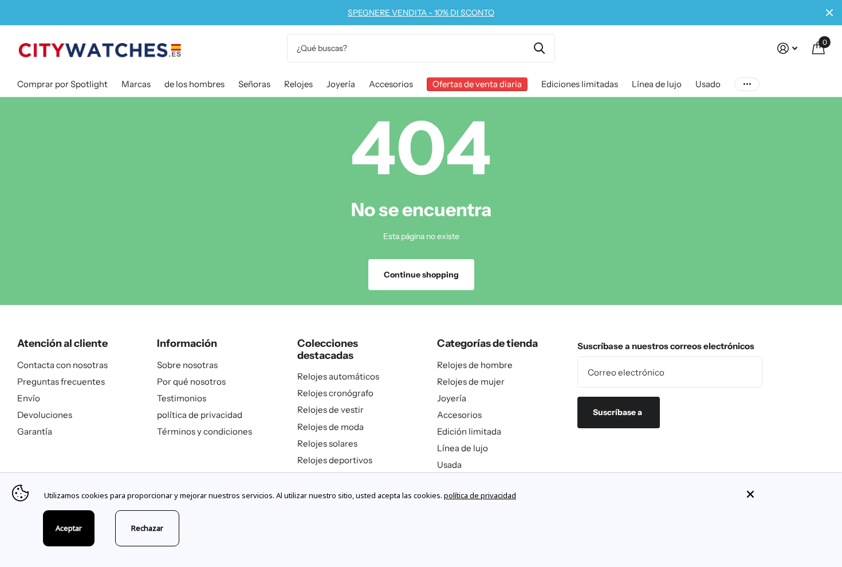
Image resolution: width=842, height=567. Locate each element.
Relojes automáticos (338, 376)
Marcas (136, 84)
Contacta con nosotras (62, 364)
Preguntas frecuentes (61, 381)
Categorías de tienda (487, 343)
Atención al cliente (62, 343)
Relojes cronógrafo (335, 393)
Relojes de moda (330, 426)
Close (829, 12)
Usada (449, 464)
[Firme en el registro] (787, 48)
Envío (28, 398)
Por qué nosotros (191, 381)
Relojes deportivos (334, 460)
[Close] (786, 494)
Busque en (539, 48)
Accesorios (391, 84)
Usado (708, 84)
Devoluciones (44, 414)
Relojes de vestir (330, 409)
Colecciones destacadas (327, 349)
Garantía (34, 431)
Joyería (340, 84)
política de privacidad (199, 414)
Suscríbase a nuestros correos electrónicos (665, 346)
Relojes (298, 84)
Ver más (747, 84)
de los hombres (194, 84)
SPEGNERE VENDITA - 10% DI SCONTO (421, 12)
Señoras (254, 84)
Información (187, 343)
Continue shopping (421, 274)
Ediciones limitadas (579, 84)
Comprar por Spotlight (62, 84)
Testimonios (181, 398)
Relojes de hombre (475, 364)
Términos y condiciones (204, 431)
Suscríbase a (618, 412)
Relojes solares (327, 443)
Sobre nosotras (187, 364)
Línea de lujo (657, 84)
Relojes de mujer (471, 381)
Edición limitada (469, 431)
